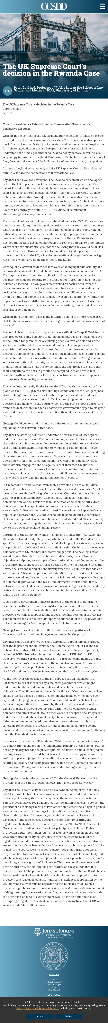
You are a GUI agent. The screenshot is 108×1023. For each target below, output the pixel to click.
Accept (39, 1016)
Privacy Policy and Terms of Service (37, 1008)
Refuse (68, 1016)
